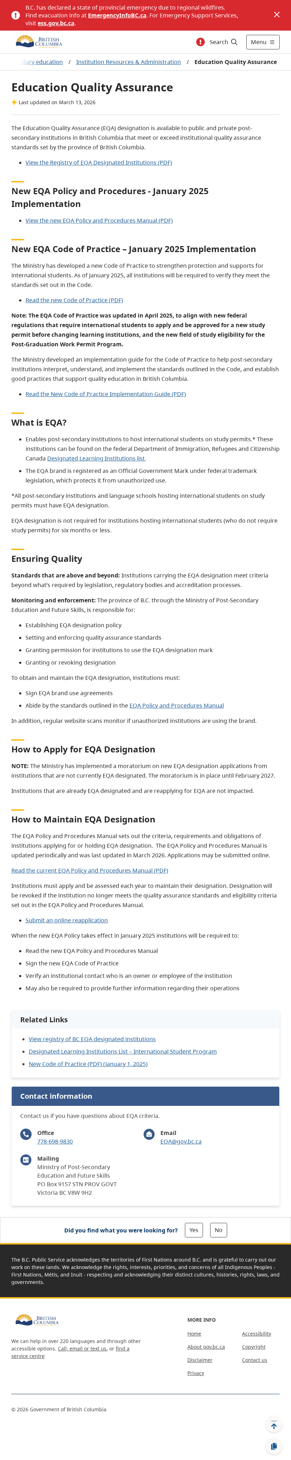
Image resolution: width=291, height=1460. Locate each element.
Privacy (195, 1373)
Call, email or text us (82, 1348)
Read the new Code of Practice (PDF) (74, 300)
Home (194, 1333)
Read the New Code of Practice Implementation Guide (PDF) (106, 394)
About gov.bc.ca (206, 1346)
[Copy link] (273, 1446)
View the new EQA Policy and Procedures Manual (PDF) (99, 220)
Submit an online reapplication (67, 920)
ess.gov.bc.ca (56, 23)
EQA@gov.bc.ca (181, 1141)
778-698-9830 (55, 1141)
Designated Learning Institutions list (96, 458)
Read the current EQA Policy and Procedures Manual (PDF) (89, 870)
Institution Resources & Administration (128, 62)
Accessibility (256, 1333)
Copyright (253, 1346)
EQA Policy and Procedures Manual (177, 705)
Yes (194, 1230)
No (219, 1230)
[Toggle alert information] (200, 42)
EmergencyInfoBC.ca (117, 15)
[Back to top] (273, 1424)
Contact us (254, 1360)
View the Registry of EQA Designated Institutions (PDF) (99, 162)
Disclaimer (200, 1360)
